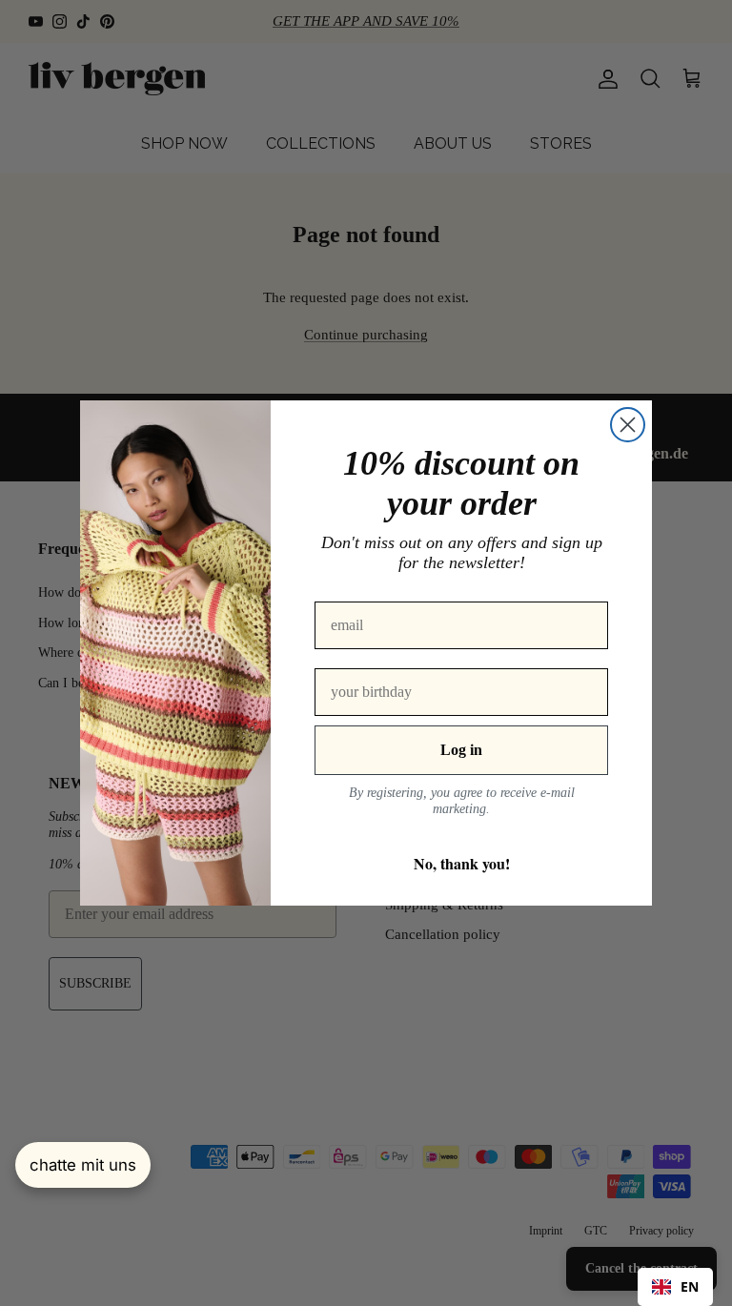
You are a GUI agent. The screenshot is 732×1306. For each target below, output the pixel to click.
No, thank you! (462, 863)
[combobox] (675, 1287)
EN (690, 1286)
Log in (461, 750)
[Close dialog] (627, 424)
